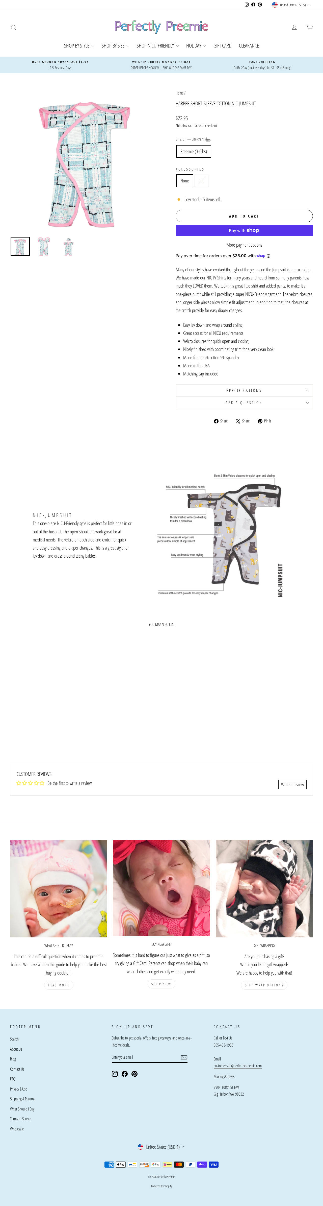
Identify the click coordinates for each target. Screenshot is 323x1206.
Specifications (244, 390)
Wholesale (17, 1129)
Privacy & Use (18, 1089)
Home (179, 93)
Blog (13, 1059)
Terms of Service (20, 1119)
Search (14, 1039)
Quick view (46, 706)
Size (190, 138)
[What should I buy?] (58, 888)
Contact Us (17, 1069)
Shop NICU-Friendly (156, 45)
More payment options (244, 245)
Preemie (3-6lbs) (193, 151)
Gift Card (222, 45)
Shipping (181, 126)
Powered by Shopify (161, 1186)
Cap (201, 180)
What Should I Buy (22, 1109)
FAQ (12, 1079)
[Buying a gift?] (161, 888)
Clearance (249, 45)
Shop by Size (113, 45)
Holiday (194, 45)
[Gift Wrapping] (264, 888)
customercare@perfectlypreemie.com (238, 1066)
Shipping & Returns (22, 1099)
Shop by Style (77, 45)
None (184, 180)
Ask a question (244, 402)
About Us (16, 1049)
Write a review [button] (292, 784)
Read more (59, 985)
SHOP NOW (161, 984)
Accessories (190, 169)
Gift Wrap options (264, 985)
